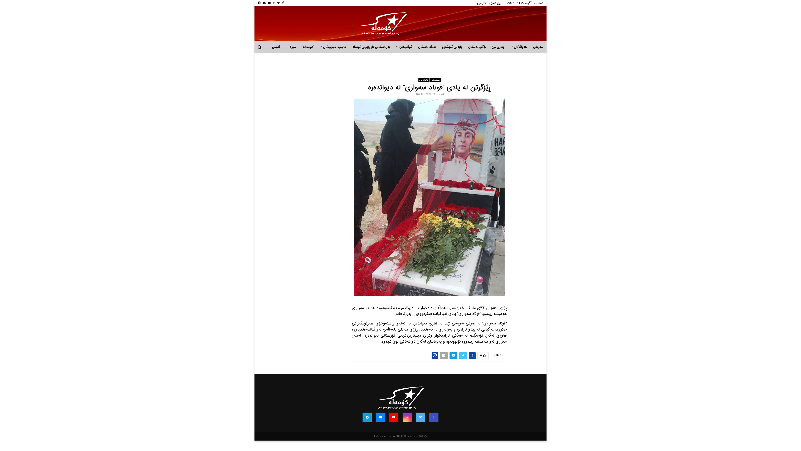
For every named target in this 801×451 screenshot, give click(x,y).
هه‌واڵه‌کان (520, 46)
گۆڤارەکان (405, 46)
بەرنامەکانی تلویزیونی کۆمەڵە (371, 46)
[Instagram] (407, 417)
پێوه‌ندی (495, 3)
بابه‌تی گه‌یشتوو (452, 46)
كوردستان (435, 80)
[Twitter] (420, 417)
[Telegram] (367, 417)
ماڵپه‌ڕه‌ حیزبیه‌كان (334, 46)
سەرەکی (538, 46)
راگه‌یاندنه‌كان (477, 46)
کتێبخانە (308, 46)
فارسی (481, 3)
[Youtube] (393, 417)
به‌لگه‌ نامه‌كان (427, 46)
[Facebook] (433, 417)
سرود (293, 46)
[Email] (380, 417)
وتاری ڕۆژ (498, 46)
